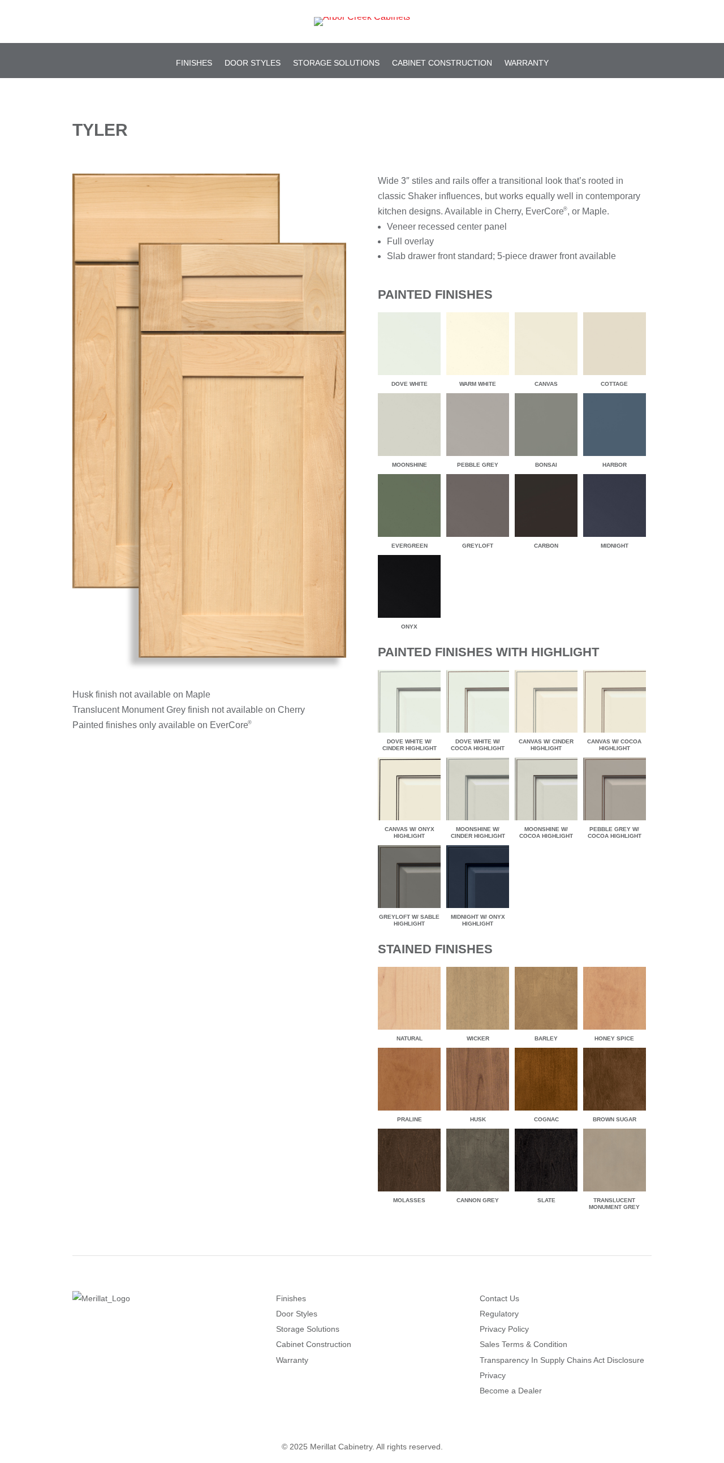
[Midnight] (614, 536)
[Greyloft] (477, 536)
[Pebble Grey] (477, 456)
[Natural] (409, 1029)
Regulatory (499, 1313)
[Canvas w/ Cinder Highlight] (546, 732)
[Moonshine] (409, 456)
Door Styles (253, 63)
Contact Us (499, 1298)
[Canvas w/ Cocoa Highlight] (614, 732)
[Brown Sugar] (614, 1110)
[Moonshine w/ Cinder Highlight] (477, 820)
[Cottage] (614, 375)
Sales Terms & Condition (523, 1344)
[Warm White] (477, 375)
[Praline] (409, 1110)
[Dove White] (409, 375)
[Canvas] (546, 375)
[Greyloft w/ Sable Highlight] (409, 908)
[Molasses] (409, 1191)
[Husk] (477, 1110)
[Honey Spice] (614, 1029)
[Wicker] (477, 1029)
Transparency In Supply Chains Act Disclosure (562, 1360)
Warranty (527, 63)
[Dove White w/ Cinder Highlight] (409, 732)
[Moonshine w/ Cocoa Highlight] (546, 820)
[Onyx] (409, 617)
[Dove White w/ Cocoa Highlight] (477, 732)
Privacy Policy (504, 1328)
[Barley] (546, 1029)
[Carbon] (546, 536)
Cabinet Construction (442, 63)
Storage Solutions (336, 63)
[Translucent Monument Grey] (614, 1191)
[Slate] (546, 1191)
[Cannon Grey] (477, 1191)
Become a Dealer (511, 1390)
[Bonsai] (546, 456)
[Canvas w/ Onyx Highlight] (409, 820)
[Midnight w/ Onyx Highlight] (477, 908)
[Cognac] (546, 1110)
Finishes (194, 63)
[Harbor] (614, 456)
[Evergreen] (409, 536)
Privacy (493, 1375)
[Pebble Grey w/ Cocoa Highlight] (614, 820)
